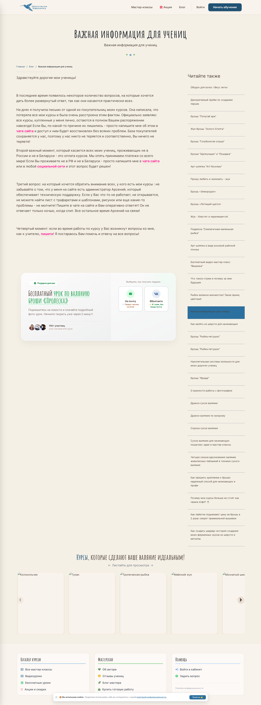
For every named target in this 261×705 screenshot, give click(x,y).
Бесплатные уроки (38, 682)
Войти (201, 7)
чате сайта (25, 131)
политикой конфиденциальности (152, 697)
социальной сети (51, 166)
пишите (47, 234)
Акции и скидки (35, 689)
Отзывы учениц (113, 676)
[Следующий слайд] (240, 600)
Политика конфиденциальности (189, 688)
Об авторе (110, 669)
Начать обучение (225, 7)
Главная (20, 66)
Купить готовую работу (118, 689)
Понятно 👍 (197, 697)
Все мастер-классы (38, 669)
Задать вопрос (190, 676)
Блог (31, 66)
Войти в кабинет (191, 669)
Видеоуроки (33, 676)
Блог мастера (112, 682)
